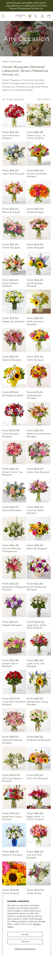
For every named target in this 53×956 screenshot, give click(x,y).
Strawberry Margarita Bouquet (14, 588)
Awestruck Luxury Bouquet (12, 818)
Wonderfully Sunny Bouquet (37, 703)
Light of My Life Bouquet (35, 664)
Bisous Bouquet (11, 212)
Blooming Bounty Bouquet (37, 588)
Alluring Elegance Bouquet (12, 779)
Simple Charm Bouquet (10, 664)
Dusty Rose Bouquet (38, 472)
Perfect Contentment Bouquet (38, 435)
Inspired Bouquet (11, 510)
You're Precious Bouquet (10, 136)
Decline (25, 941)
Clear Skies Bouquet (13, 173)
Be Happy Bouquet (12, 395)
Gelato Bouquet (35, 247)
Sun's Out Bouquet (37, 778)
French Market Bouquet (10, 284)
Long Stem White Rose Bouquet (37, 626)
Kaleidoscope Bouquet (34, 396)
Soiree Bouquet (35, 212)
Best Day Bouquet (37, 548)
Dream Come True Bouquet (12, 473)
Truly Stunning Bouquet (10, 435)
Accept (25, 934)
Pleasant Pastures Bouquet (12, 741)
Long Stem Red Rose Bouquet (13, 703)
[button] (36, 16)
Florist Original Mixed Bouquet (10, 894)
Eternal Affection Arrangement (11, 549)
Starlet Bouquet (11, 247)
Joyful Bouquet (35, 360)
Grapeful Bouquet (12, 625)
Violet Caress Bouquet (34, 894)
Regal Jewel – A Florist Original (35, 818)
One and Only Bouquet (34, 856)
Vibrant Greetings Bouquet (37, 175)
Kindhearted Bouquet (39, 740)
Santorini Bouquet (12, 855)
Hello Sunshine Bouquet (35, 322)
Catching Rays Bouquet (35, 284)
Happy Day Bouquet (13, 321)
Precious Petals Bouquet (35, 511)
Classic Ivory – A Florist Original (36, 136)
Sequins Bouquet (11, 360)
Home (5, 61)
